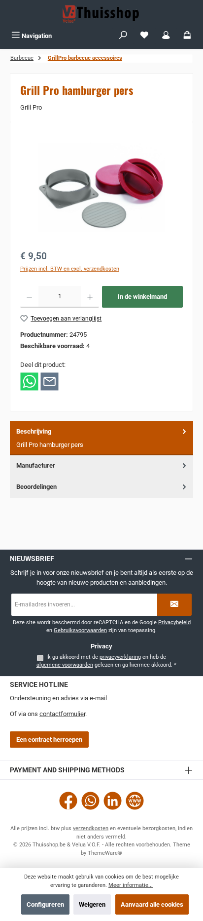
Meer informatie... (130, 885)
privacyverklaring (120, 657)
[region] (101, 187)
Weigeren (92, 904)
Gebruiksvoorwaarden (80, 630)
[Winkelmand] (187, 36)
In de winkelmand (142, 296)
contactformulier (62, 714)
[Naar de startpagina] (101, 14)
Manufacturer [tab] (35, 465)
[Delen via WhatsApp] (29, 381)
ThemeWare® (105, 853)
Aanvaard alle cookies (152, 904)
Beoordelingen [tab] (36, 486)
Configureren (45, 904)
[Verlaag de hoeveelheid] (29, 297)
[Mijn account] (166, 36)
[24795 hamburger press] (101, 187)
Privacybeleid (174, 622)
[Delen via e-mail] (49, 381)
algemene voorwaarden (64, 665)
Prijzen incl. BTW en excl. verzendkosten (69, 269)
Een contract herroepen (49, 739)
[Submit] (174, 605)
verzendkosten (90, 828)
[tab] (101, 438)
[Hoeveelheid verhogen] (90, 297)
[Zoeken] (123, 36)
